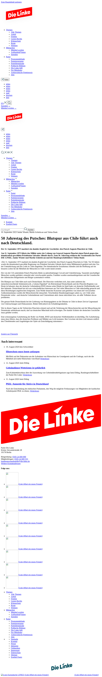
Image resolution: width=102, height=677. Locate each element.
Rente (13, 605)
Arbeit (13, 596)
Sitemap (14, 655)
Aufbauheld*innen (18, 614)
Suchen (30, 230)
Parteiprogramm (17, 623)
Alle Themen (16, 594)
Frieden (14, 599)
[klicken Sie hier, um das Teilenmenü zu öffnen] (3, 129)
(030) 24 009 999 (19, 457)
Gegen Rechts (16, 601)
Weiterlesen (44, 359)
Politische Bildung (18, 628)
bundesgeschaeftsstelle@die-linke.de (15, 461)
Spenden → (5, 106)
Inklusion (14, 646)
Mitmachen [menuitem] (10, 48)
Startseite (14, 639)
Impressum (15, 650)
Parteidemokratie (17, 626)
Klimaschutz (16, 603)
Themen (9, 592)
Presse (13, 644)
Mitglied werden (17, 612)
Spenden (14, 617)
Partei (8, 619)
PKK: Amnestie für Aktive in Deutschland (27, 384)
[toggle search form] (9, 103)
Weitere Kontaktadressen (11, 463)
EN (2, 103)
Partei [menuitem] (8, 57)
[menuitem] (10, 158)
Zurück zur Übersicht (9, 334)
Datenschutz (16, 653)
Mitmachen (10, 610)
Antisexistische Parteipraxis (21, 635)
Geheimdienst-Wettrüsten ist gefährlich (25, 367)
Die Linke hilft (17, 630)
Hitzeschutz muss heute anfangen (23, 351)
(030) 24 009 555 (21, 459)
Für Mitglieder (16, 632)
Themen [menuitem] (9, 30)
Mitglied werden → (8, 108)
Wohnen (14, 608)
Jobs (12, 637)
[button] (8, 84)
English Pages (11, 224)
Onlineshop (15, 648)
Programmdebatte (18, 621)
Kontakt (9, 222)
